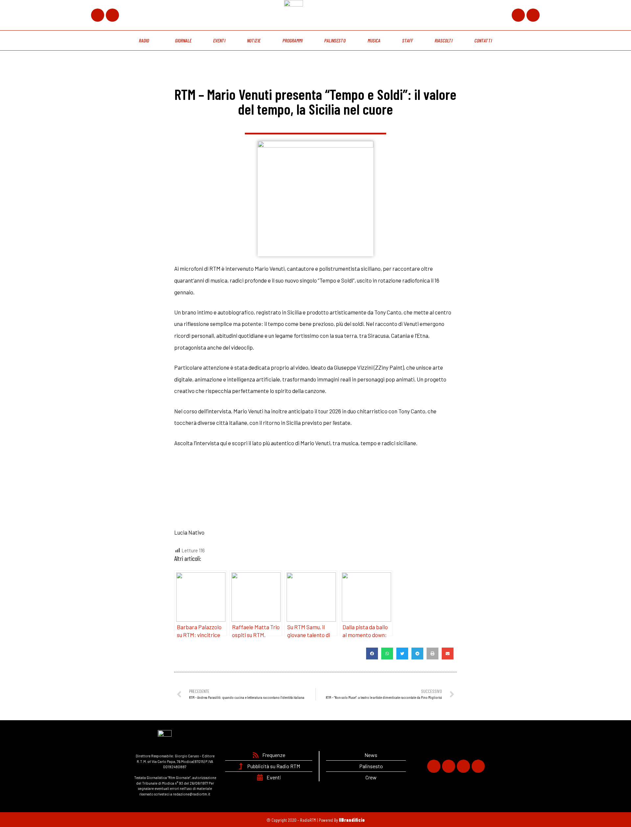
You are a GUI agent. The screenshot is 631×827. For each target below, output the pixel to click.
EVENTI (219, 40)
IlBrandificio (352, 820)
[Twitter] (112, 15)
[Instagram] (518, 15)
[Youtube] (533, 15)
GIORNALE (183, 40)
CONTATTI (483, 40)
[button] (372, 653)
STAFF (407, 40)
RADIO (144, 40)
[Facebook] (97, 15)
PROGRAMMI (292, 40)
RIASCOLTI (443, 40)
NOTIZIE (254, 40)
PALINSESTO (335, 40)
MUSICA (374, 40)
